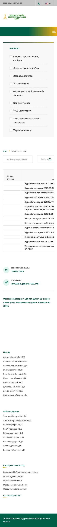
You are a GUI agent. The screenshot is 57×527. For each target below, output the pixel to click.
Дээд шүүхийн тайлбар (26, 68)
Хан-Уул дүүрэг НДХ (12, 429)
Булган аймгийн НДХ (12, 369)
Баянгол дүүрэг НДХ (12, 424)
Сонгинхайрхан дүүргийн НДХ (17, 420)
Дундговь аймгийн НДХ (14, 386)
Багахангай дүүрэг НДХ (14, 450)
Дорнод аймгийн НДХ (13, 382)
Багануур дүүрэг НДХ (13, 441)
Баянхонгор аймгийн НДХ (15, 365)
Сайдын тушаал (21, 102)
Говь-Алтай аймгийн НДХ (14, 374)
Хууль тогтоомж (22, 130)
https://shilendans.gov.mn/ (15, 489)
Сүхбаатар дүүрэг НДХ (13, 437)
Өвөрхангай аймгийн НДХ (15, 395)
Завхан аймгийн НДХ (13, 391)
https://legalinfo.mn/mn (13, 476)
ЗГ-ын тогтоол (21, 83)
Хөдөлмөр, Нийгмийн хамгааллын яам (20, 472)
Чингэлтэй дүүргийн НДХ (14, 416)
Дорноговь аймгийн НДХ (14, 378)
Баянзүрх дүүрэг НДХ (13, 433)
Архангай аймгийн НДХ (14, 357)
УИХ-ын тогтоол (22, 110)
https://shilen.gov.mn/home (15, 484)
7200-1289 (17, 271)
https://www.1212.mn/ (12, 480)
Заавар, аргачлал (22, 75)
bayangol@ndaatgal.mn (24, 283)
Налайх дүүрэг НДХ (12, 445)
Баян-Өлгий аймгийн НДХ (15, 361)
